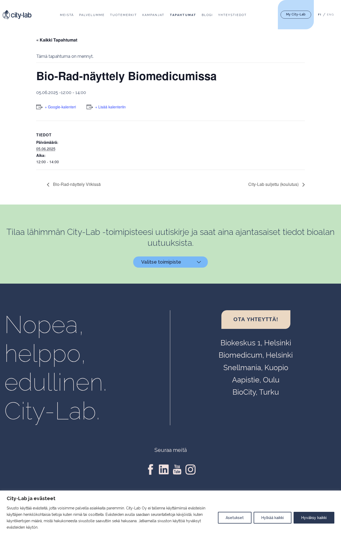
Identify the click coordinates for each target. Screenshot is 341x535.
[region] (170, 513)
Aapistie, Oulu (255, 379)
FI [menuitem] (320, 14)
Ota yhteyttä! (255, 319)
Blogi (207, 15)
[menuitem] (320, 14)
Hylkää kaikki (272, 518)
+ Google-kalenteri (60, 106)
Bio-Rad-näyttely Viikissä (76, 184)
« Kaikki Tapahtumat (56, 40)
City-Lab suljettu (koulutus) (274, 184)
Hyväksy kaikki (314, 518)
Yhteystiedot (232, 15)
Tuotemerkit (123, 15)
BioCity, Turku (256, 392)
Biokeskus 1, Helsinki (256, 342)
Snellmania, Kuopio (255, 367)
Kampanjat (153, 15)
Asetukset (235, 518)
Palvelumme (92, 15)
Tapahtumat (183, 15)
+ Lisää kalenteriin (110, 106)
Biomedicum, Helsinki (256, 355)
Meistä (67, 15)
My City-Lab (296, 14)
